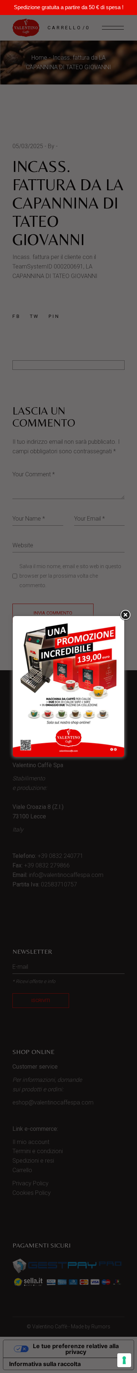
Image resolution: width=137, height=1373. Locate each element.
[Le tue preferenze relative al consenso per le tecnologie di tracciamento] (124, 1360)
